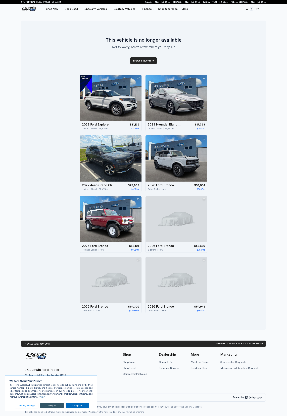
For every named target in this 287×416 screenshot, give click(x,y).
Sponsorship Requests (233, 362)
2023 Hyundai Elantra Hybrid (164, 124)
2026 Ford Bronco (161, 185)
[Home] (28, 9)
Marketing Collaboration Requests (239, 368)
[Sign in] (263, 9)
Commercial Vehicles (135, 374)
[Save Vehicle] (138, 78)
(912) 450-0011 (161, 2)
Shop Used (129, 368)
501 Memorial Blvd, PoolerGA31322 (41, 2)
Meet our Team (199, 362)
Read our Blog (199, 368)
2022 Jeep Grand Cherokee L (98, 185)
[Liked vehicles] (257, 9)
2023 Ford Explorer (96, 124)
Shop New (129, 362)
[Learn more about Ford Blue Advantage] (86, 84)
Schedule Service (169, 368)
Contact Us (165, 362)
